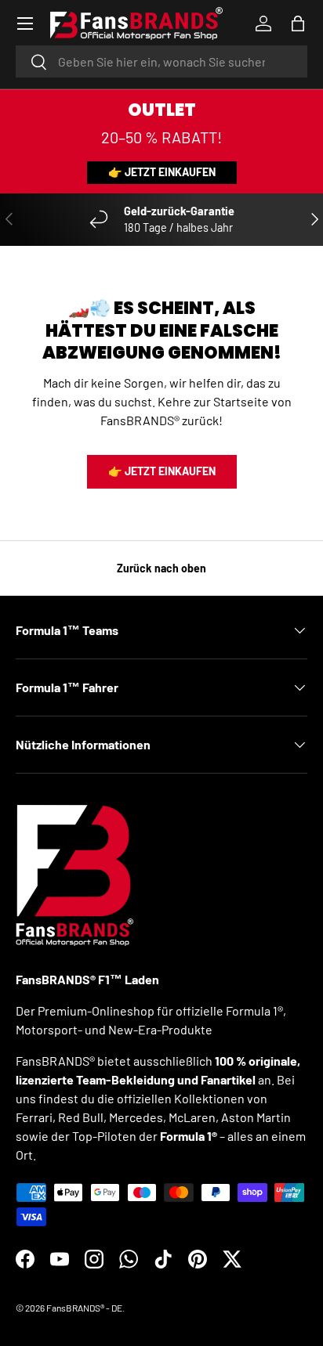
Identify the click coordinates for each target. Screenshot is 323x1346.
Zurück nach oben (161, 568)
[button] (298, 23)
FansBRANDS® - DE (84, 1307)
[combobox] (161, 61)
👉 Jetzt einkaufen (162, 172)
